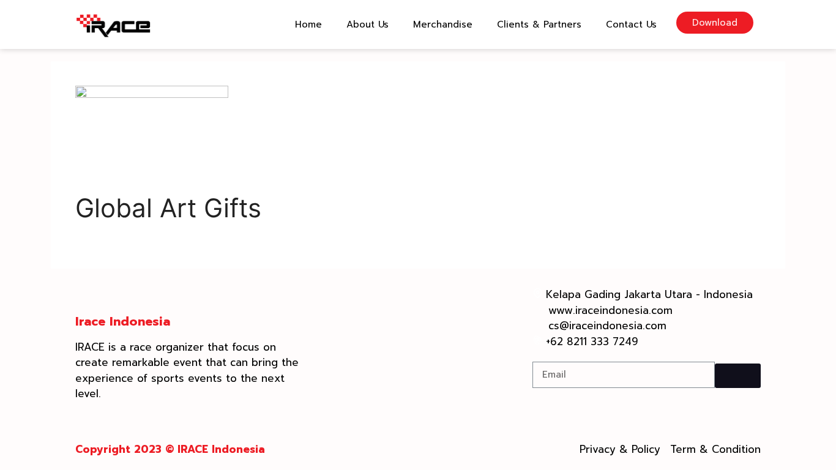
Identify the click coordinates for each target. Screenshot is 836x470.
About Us (367, 24)
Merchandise (442, 24)
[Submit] (738, 376)
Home (308, 24)
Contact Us (631, 24)
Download (714, 22)
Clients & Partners (539, 24)
